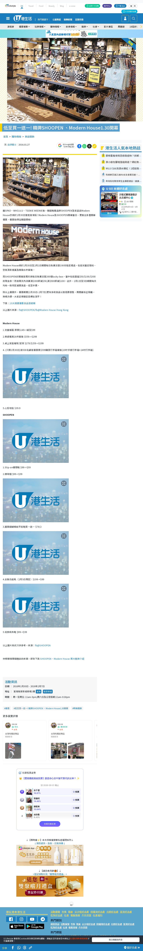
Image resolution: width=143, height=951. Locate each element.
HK (22, 6)
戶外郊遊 (86, 915)
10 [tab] (73, 33)
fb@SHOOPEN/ (27, 310)
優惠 (7, 708)
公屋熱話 (57, 19)
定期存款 (79, 19)
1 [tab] (65, 30)
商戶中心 (107, 6)
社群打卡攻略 (94, 6)
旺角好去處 (56, 915)
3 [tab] (70, 30)
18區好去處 (135, 26)
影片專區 (108, 26)
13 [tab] (69, 37)
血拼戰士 (12, 144)
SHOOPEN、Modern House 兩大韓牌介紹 (62, 658)
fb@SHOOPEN (43, 645)
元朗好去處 (112, 911)
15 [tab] (75, 37)
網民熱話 (55, 924)
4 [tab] (73, 30)
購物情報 (16, 136)
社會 (66, 915)
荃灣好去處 (126, 911)
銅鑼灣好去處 (97, 911)
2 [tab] (68, 30)
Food (41, 6)
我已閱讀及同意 (115, 939)
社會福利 (97, 915)
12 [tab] (79, 33)
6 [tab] (79, 30)
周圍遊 (121, 26)
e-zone (72, 6)
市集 (64, 911)
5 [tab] (76, 30)
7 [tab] (65, 33)
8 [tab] (68, 33)
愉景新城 (48, 691)
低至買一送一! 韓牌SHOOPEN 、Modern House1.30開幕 (41, 708)
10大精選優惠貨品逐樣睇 (22, 303)
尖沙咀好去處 (82, 911)
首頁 (5, 136)
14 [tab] (72, 37)
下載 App (121, 6)
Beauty (52, 6)
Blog (62, 6)
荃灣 (38, 691)
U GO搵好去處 (130, 11)
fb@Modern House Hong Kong (52, 310)
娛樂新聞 (68, 19)
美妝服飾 (29, 136)
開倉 (70, 911)
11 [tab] (76, 33)
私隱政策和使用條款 (79, 938)
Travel (31, 6)
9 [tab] (70, 33)
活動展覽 (55, 911)
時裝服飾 (77, 708)
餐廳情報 (75, 915)
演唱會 (10, 26)
